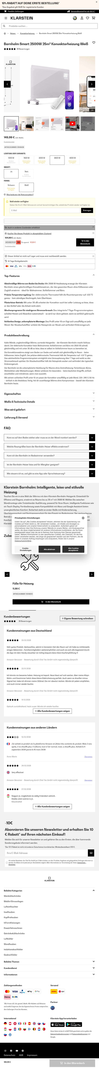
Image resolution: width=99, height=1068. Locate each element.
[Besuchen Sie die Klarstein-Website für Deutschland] (5, 1023)
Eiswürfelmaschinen (13, 928)
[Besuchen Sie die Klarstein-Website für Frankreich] (19, 1023)
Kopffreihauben (11, 917)
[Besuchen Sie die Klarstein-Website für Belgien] (34, 1029)
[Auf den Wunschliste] (93, 42)
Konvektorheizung (27, 33)
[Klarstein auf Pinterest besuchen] (22, 1051)
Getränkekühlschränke (14, 933)
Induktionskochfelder (13, 949)
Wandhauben (10, 944)
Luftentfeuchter (11, 906)
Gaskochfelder (10, 955)
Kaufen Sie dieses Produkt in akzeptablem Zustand (29, 234)
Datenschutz (9, 1055)
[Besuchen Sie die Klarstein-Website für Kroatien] (15, 1029)
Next (91, 84)
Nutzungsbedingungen (80, 1034)
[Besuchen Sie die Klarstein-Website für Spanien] (29, 1023)
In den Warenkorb (85, 242)
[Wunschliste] (87, 18)
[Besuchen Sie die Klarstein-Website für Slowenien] (5, 1034)
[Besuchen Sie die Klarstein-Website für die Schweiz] (15, 1023)
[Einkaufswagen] (93, 18)
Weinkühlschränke (12, 896)
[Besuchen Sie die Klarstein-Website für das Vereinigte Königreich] (34, 1023)
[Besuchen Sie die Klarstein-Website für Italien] (24, 1023)
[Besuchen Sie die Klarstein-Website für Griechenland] (10, 1034)
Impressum (32, 1055)
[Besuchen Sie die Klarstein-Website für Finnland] (29, 1029)
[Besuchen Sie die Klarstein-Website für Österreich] (10, 1023)
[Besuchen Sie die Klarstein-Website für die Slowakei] (39, 1023)
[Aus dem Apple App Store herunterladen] (57, 1024)
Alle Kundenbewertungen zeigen (53, 711)
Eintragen (87, 210)
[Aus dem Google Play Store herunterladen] (74, 1024)
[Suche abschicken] (4, 26)
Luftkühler (8, 939)
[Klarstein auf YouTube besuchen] (16, 1051)
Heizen (13, 33)
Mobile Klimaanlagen (13, 901)
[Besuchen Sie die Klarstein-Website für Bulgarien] (24, 1029)
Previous (7, 84)
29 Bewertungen (23, 49)
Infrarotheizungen (12, 922)
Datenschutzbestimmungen (59, 1034)
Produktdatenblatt (9, 142)
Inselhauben (9, 912)
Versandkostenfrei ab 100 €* (83, 11)
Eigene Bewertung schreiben (78, 618)
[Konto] (82, 18)
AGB (21, 1055)
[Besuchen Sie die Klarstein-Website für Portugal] (43, 1029)
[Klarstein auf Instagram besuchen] (5, 1051)
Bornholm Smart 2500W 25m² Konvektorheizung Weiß (60, 33)
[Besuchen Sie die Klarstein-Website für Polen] (10, 1029)
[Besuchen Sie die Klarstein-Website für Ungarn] (5, 1029)
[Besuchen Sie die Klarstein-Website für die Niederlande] (39, 1029)
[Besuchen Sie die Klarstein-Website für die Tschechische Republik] (43, 1023)
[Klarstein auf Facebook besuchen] (11, 1051)
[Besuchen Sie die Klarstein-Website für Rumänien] (19, 1029)
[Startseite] (7, 33)
